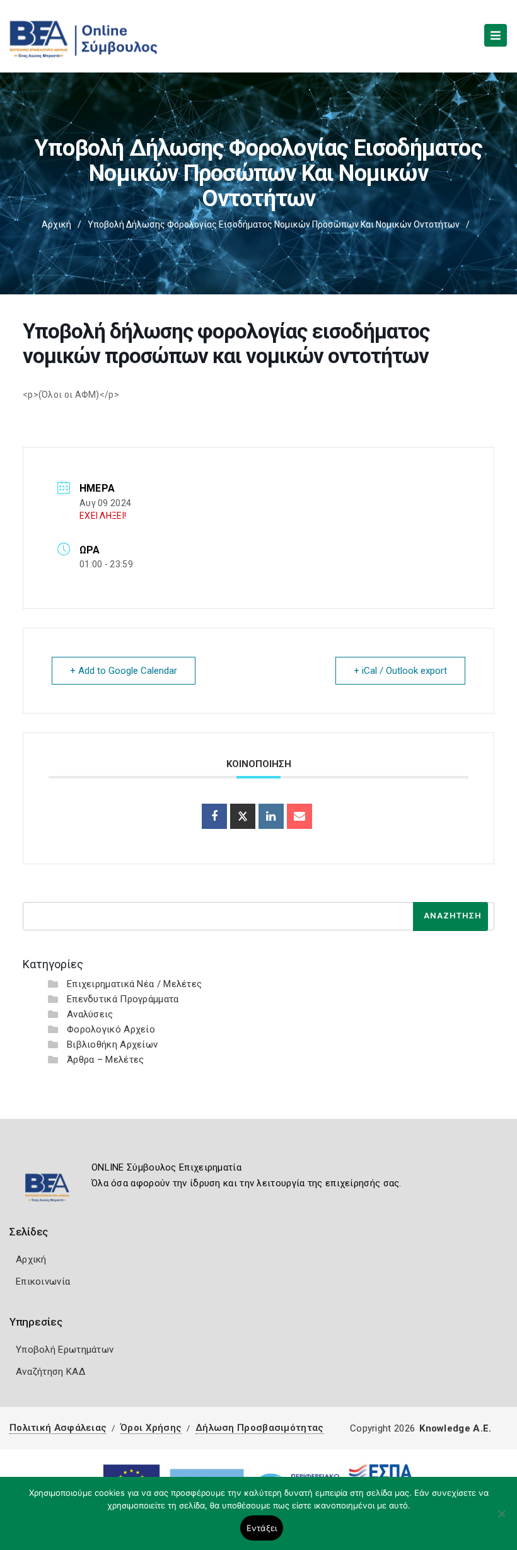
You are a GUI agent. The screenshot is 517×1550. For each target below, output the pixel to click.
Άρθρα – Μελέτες (105, 1059)
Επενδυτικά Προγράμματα (123, 999)
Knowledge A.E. (455, 1428)
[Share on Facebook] (214, 816)
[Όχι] (501, 1519)
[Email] (299, 816)
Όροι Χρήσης (151, 1427)
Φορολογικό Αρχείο (111, 1029)
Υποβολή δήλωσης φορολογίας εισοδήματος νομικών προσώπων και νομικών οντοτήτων (274, 224)
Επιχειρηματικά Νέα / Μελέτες (134, 984)
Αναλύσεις (90, 1014)
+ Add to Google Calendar (123, 670)
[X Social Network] (242, 816)
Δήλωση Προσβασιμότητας (259, 1427)
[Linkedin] (271, 816)
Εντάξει (262, 1528)
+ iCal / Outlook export (400, 670)
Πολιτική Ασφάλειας (58, 1427)
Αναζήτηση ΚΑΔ (50, 1371)
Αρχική (56, 224)
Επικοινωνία (43, 1281)
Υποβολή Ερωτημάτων (64, 1349)
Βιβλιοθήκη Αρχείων (112, 1044)
